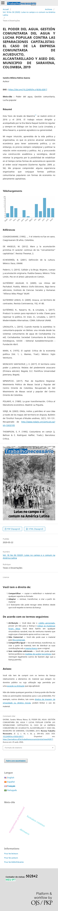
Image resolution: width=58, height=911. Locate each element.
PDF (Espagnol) (13, 529)
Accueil (6, 9)
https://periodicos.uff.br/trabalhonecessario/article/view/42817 (28, 739)
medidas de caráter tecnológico (38, 654)
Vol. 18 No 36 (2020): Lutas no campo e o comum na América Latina (29, 13)
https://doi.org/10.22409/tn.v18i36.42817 (27, 89)
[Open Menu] (3, 3)
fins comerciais (19, 640)
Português (12, 790)
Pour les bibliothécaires (14, 862)
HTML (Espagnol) (35, 529)
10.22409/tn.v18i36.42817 (13, 736)
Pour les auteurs (11, 857)
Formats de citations (13, 747)
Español (11, 781)
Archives (48, 9)
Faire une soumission (16, 760)
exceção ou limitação (15, 686)
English (10, 777)
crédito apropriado (46, 623)
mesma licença (31, 648)
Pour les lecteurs (11, 853)
